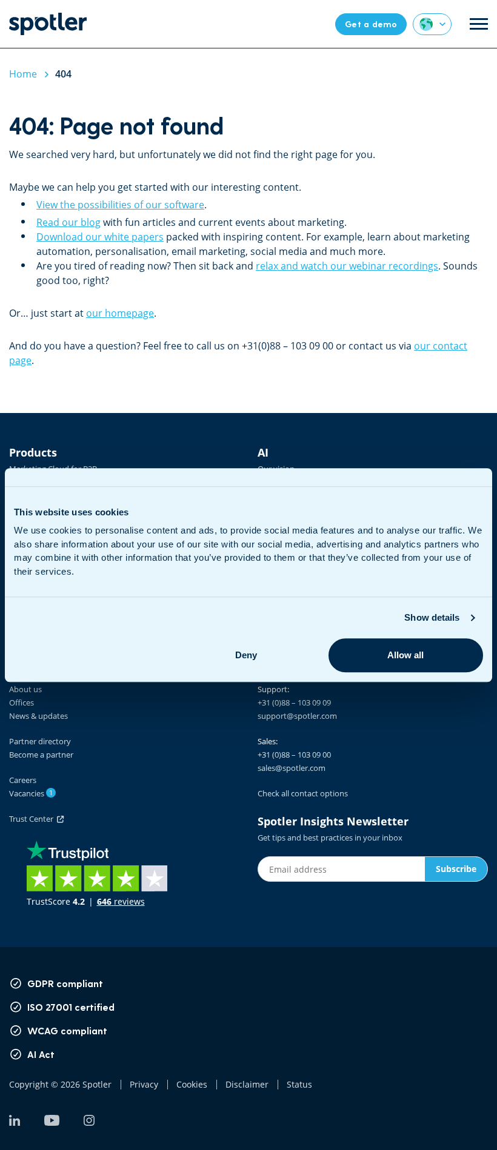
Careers (22, 780)
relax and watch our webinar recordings (347, 266)
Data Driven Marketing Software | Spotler (48, 24)
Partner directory (40, 741)
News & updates (38, 715)
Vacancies (31, 793)
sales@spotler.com (291, 767)
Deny (246, 655)
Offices (21, 702)
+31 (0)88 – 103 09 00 (294, 754)
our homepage (120, 313)
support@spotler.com (297, 715)
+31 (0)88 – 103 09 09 (294, 702)
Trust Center (33, 818)
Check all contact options (303, 793)
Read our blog (68, 222)
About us (25, 689)
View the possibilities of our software (120, 204)
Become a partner (41, 754)
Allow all (405, 655)
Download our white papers (100, 236)
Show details (431, 617)
